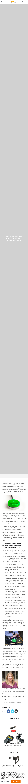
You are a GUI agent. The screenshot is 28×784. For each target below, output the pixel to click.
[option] (14, 736)
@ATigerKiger (17, 702)
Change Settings (5, 781)
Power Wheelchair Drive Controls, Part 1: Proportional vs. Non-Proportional (12, 766)
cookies (16, 773)
